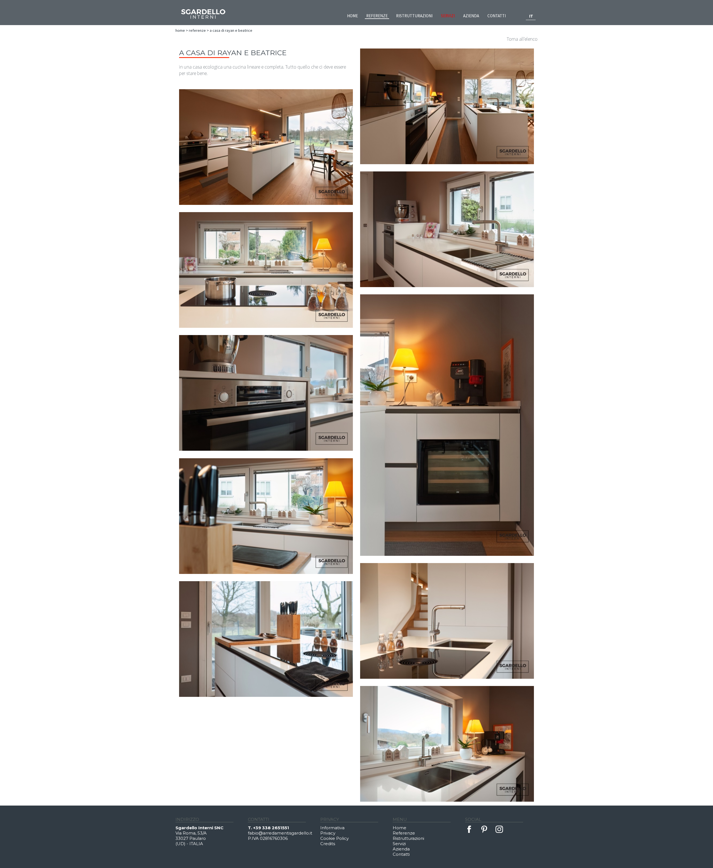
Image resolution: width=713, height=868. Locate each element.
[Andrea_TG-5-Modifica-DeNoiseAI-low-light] (447, 229)
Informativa (332, 827)
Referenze (377, 15)
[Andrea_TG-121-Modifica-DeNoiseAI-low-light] (266, 516)
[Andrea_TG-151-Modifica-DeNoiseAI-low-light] (447, 621)
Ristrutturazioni (414, 15)
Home (352, 15)
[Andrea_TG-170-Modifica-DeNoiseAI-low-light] (447, 744)
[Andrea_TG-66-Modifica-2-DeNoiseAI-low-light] (447, 106)
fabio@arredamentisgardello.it (280, 833)
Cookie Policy (334, 838)
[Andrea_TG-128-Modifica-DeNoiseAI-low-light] (266, 270)
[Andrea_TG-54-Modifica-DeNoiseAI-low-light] (266, 147)
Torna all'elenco (522, 39)
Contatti (496, 15)
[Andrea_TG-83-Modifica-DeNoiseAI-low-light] (266, 393)
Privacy (327, 833)
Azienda (471, 15)
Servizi (448, 15)
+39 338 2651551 (271, 827)
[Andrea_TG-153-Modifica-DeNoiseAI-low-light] (266, 639)
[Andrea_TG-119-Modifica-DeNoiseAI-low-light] (447, 425)
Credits (327, 843)
